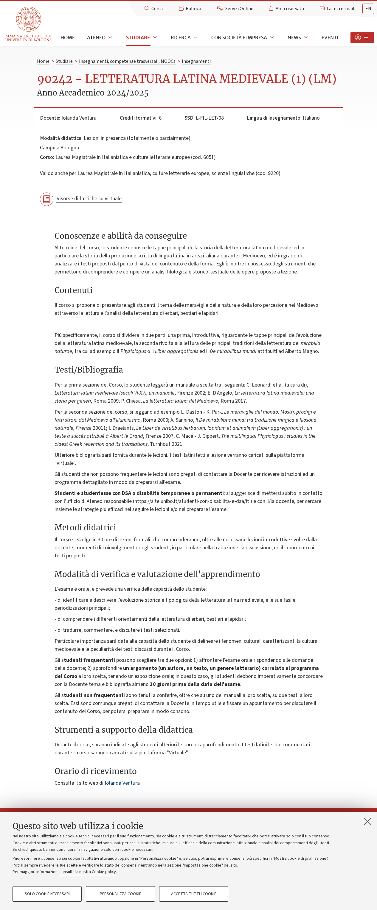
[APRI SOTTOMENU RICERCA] (195, 37)
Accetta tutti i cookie (193, 894)
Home (67, 37)
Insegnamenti (196, 61)
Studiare (138, 37)
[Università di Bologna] (29, 24)
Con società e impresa (239, 37)
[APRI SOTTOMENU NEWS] (305, 37)
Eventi (330, 37)
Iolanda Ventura (79, 118)
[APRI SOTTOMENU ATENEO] (110, 37)
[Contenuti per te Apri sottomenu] (362, 37)
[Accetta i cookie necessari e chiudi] (368, 821)
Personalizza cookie (120, 894)
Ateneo (96, 37)
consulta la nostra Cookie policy (87, 872)
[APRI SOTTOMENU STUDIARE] (154, 37)
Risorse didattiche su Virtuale (89, 198)
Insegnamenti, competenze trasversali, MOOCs (127, 61)
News (294, 37)
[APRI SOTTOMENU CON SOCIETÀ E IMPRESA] (271, 37)
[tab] (368, 9)
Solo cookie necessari (47, 894)
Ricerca (181, 37)
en (368, 8)
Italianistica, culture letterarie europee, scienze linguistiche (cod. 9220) (202, 173)
